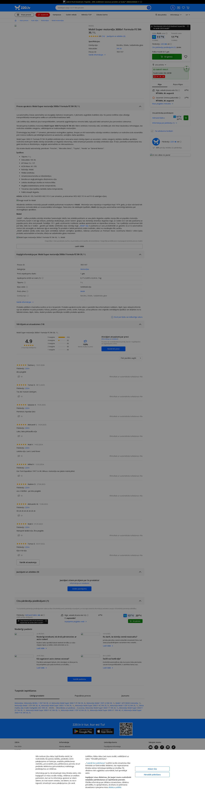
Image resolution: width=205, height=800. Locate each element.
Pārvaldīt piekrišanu (152, 774)
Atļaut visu (152, 769)
